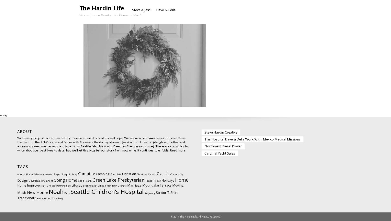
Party (67, 193)
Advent (21, 174)
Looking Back (90, 185)
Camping (103, 174)
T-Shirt (172, 192)
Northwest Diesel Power (223, 146)
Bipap (65, 174)
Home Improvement (32, 185)
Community (176, 174)
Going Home (65, 180)
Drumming (47, 180)
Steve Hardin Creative (220, 132)
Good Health (85, 180)
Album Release (34, 174)
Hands (148, 180)
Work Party (57, 198)
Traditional (25, 198)
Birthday (72, 174)
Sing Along (149, 193)
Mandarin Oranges (116, 185)
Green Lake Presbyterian (118, 180)
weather (46, 198)
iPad (68, 185)
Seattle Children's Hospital (107, 192)
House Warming (56, 185)
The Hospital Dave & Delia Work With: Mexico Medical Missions (252, 139)
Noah (56, 192)
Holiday (157, 180)
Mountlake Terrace (156, 185)
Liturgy (76, 185)
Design (22, 180)
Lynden (102, 185)
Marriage (134, 185)
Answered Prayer (52, 174)
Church (152, 174)
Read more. (178, 150)
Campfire (86, 173)
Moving (178, 185)
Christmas (142, 174)
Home (182, 179)
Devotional (35, 180)
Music (21, 192)
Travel (38, 198)
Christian (129, 174)
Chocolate (115, 174)
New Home (37, 192)
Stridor (161, 192)
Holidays (167, 180)
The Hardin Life (101, 8)
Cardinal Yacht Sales (219, 153)
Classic (163, 173)
